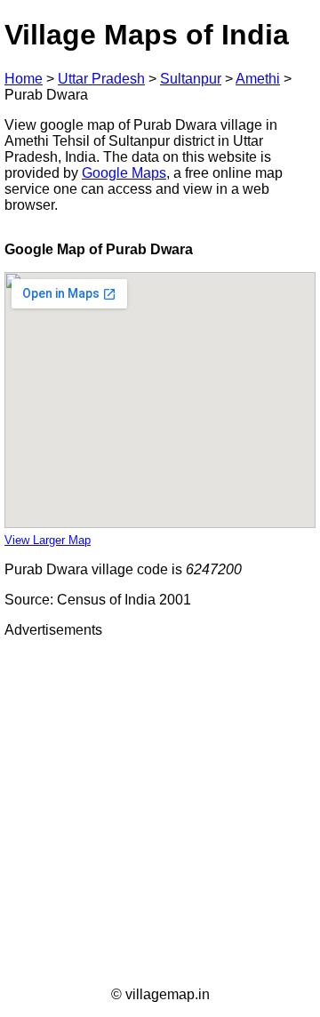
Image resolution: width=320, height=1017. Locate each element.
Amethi (258, 78)
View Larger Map (47, 540)
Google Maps (124, 172)
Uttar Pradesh (101, 78)
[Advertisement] (160, 813)
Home (23, 78)
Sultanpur (190, 78)
